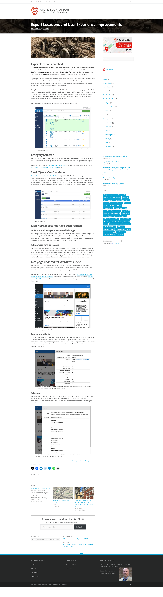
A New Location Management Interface (115, 156)
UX (128, 229)
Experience (107, 197)
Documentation (58, 1)
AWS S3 (107, 131)
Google (125, 197)
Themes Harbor (62, 584)
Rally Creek (69, 568)
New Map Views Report (110, 178)
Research (105, 91)
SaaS (47, 539)
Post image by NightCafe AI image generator (83, 461)
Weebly (107, 139)
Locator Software (109, 205)
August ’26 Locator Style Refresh (113, 162)
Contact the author (106, 571)
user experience (108, 229)
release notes (125, 219)
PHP (105, 216)
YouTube (34, 568)
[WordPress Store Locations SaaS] (42, 494)
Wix (106, 143)
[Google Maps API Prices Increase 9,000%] (63, 493)
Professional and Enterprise (56, 165)
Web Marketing (107, 123)
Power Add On (121, 216)
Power (112, 216)
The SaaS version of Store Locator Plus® (43, 176)
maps (106, 211)
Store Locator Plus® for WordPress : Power (44, 167)
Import (117, 200)
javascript (125, 200)
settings (127, 221)
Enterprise (121, 195)
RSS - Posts (109, 69)
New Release (115, 213)
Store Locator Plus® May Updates (113, 184)
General (105, 79)
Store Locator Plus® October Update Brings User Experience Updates (78, 545)
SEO (120, 221)
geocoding (116, 197)
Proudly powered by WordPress (39, 584)
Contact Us (34, 572)
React (116, 219)
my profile (126, 211)
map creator (107, 208)
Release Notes (40, 539)
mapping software (121, 208)
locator (127, 203)
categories (112, 195)
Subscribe (79, 527)
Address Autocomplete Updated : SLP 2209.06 (77, 539)
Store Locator (107, 95)
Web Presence (107, 127)
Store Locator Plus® (36, 1)
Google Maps (107, 83)
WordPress (108, 147)
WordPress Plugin (47, 1)
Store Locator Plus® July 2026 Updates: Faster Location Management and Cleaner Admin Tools (84, 503)
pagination (125, 213)
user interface (120, 229)
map (119, 205)
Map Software (107, 87)
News (65, 1)
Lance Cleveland (71, 564)
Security (113, 221)
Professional (107, 219)
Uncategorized (107, 119)
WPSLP (120, 234)
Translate (117, 243)
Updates (121, 226)
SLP (105, 224)
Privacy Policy (35, 576)
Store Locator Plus (54, 539)
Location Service (117, 203)
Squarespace (109, 135)
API (105, 195)
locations (106, 203)
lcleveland (46, 29)
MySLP (106, 213)
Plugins (33, 539)
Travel (104, 115)
